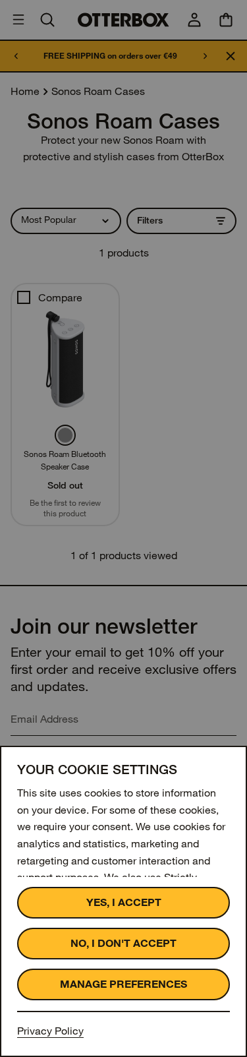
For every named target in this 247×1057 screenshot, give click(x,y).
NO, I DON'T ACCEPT (123, 943)
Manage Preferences (123, 984)
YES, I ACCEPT (123, 902)
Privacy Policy (50, 1031)
